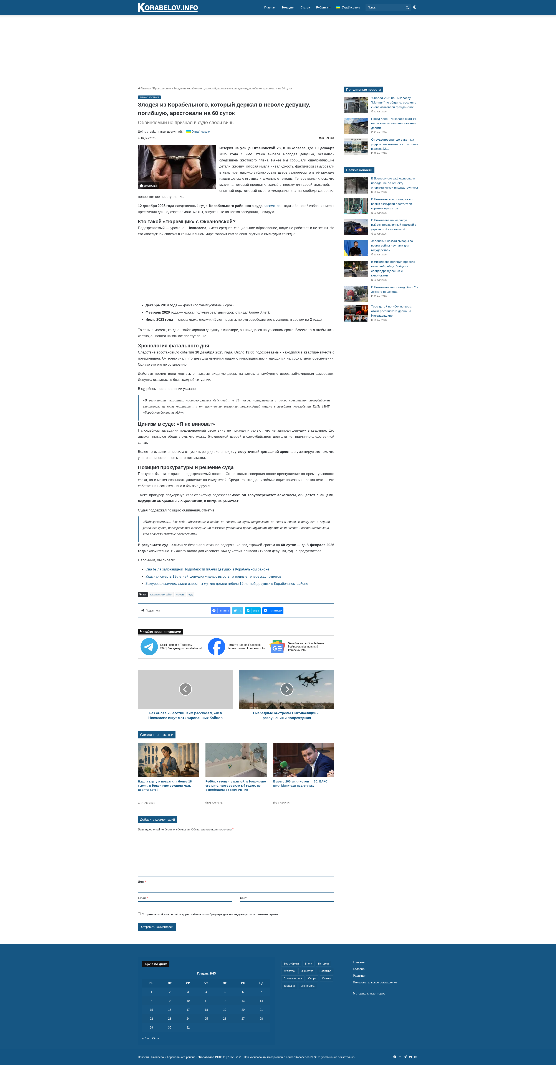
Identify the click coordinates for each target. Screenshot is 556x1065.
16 (169, 1009)
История (323, 963)
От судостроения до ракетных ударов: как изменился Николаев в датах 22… (394, 144)
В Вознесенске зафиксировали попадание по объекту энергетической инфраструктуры (394, 183)
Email (143, 898)
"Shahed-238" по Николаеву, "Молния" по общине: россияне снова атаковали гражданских (393, 102)
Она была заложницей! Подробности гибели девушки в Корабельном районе (207, 569)
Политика (325, 971)
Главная (270, 7)
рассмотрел (272, 206)
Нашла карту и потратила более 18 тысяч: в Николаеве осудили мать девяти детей (165, 785)
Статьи (305, 7)
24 (188, 1018)
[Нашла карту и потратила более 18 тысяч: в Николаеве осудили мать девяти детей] (168, 760)
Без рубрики (291, 963)
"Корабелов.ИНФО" (211, 1057)
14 (261, 1001)
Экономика (307, 985)
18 (206, 1009)
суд (190, 594)
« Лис (146, 1038)
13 (243, 1001)
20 (243, 1009)
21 (261, 1009)
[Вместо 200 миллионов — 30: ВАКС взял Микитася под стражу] (303, 760)
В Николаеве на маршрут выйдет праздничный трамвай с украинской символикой (393, 224)
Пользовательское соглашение (375, 982)
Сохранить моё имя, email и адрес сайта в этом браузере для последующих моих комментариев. (210, 914)
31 (188, 1027)
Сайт (243, 898)
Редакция (359, 975)
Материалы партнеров (369, 993)
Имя (142, 881)
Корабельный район (161, 594)
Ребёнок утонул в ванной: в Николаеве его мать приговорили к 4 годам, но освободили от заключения (235, 785)
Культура (289, 971)
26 (224, 1018)
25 (206, 1018)
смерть (180, 594)
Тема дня (288, 7)
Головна (359, 969)
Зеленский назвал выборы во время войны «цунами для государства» (392, 245)
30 (169, 1027)
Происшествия (162, 88)
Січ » (155, 1038)
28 (261, 1018)
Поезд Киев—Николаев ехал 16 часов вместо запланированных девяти (394, 123)
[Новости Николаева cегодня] (168, 8)
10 (188, 1001)
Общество (307, 971)
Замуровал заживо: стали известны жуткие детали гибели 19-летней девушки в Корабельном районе (227, 583)
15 (151, 1009)
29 (151, 1027)
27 (243, 1018)
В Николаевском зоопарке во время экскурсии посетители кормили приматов (391, 203)
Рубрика (322, 7)
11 (206, 1001)
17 (188, 1009)
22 (151, 1018)
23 (169, 1018)
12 (224, 1001)
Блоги (308, 963)
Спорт (312, 978)
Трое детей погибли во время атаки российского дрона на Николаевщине (392, 311)
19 (224, 1009)
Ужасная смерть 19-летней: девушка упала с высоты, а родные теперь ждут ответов (213, 576)
